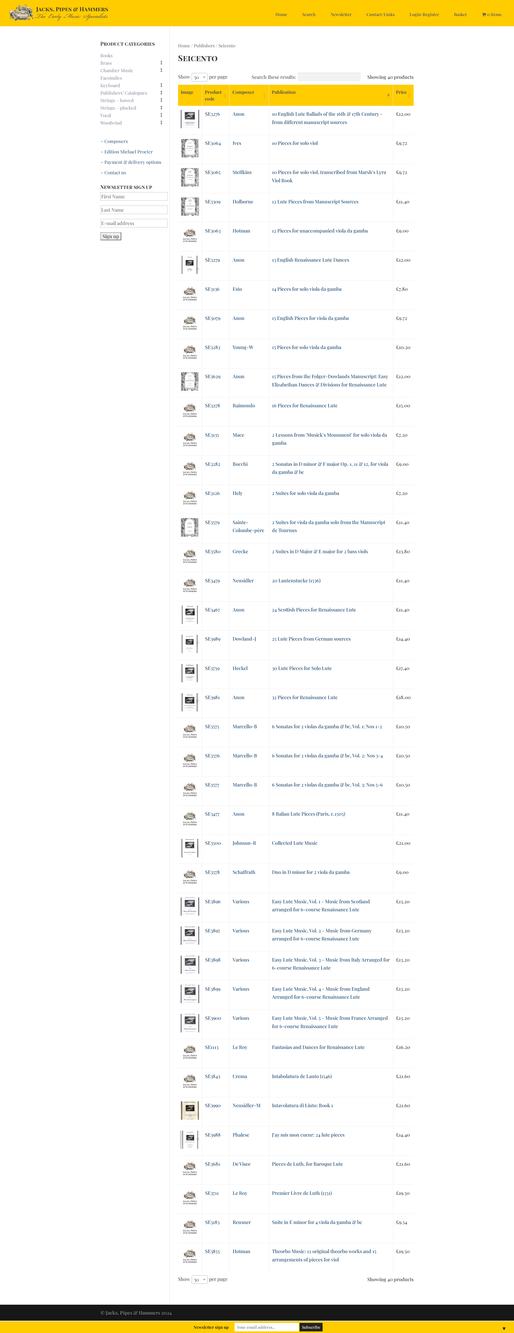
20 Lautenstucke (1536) (296, 580)
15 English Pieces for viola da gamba (310, 318)
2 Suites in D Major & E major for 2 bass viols (320, 551)
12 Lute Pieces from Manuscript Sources (315, 201)
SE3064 (213, 143)
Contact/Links (380, 14)
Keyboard (110, 85)
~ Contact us (113, 172)
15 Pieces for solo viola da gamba (306, 347)
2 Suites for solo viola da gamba (305, 493)
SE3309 (212, 201)
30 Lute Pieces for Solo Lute (302, 668)
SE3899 (212, 989)
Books (106, 55)
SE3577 (212, 784)
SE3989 (212, 639)
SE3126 (212, 493)
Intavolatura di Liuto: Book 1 (302, 1105)
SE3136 (212, 289)
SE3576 (212, 755)
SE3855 (212, 1251)
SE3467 (212, 609)
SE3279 (212, 260)
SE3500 (213, 843)
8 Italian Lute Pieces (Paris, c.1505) (308, 814)
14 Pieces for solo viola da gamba (307, 289)
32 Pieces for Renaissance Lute (305, 697)
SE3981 (212, 697)
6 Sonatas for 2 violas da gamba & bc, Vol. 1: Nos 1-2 (327, 726)
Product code (213, 95)
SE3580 (213, 551)
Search (309, 14)
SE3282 (212, 464)
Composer (243, 92)
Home (281, 14)
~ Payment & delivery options (130, 162)
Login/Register (424, 14)
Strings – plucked (118, 108)
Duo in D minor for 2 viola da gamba (311, 872)
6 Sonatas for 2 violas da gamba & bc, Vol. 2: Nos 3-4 (327, 755)
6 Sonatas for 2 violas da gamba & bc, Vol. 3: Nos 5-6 (327, 784)
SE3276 (212, 114)
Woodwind (111, 123)
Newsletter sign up (211, 1327)
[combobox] (199, 77)
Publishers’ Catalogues (123, 93)
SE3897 (212, 930)
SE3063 (213, 230)
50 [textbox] (196, 77)
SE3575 (212, 726)
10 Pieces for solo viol (295, 143)
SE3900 (213, 1018)
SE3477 (212, 814)
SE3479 (212, 580)
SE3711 (212, 1193)
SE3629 (212, 376)
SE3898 (213, 959)
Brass (106, 63)
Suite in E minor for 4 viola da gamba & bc (317, 1222)
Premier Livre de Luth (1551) (302, 1193)
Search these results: (274, 77)
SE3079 (212, 318)
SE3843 (212, 1076)
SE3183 (212, 1222)
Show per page (203, 76)
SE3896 (213, 901)
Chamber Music (116, 70)
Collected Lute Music (295, 843)
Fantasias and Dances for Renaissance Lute (318, 1047)
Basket (460, 14)
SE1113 (211, 1047)
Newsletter (341, 14)
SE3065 (213, 172)
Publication (284, 92)
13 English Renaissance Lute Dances (310, 260)
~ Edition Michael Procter (126, 151)
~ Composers (114, 141)
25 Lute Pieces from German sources (311, 639)
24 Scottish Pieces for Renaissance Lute (314, 609)
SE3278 (212, 405)
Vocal (105, 115)
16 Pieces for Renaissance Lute (305, 405)
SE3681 (212, 1164)
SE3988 (213, 1135)
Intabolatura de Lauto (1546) (302, 1076)
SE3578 (212, 872)
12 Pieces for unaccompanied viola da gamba (320, 230)
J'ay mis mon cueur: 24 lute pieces (308, 1135)
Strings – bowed (117, 100)
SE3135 (212, 435)
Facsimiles (111, 78)
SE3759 (212, 668)
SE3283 (212, 347)
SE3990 (213, 1105)
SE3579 (212, 522)
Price (401, 92)
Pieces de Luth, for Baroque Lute (307, 1164)
